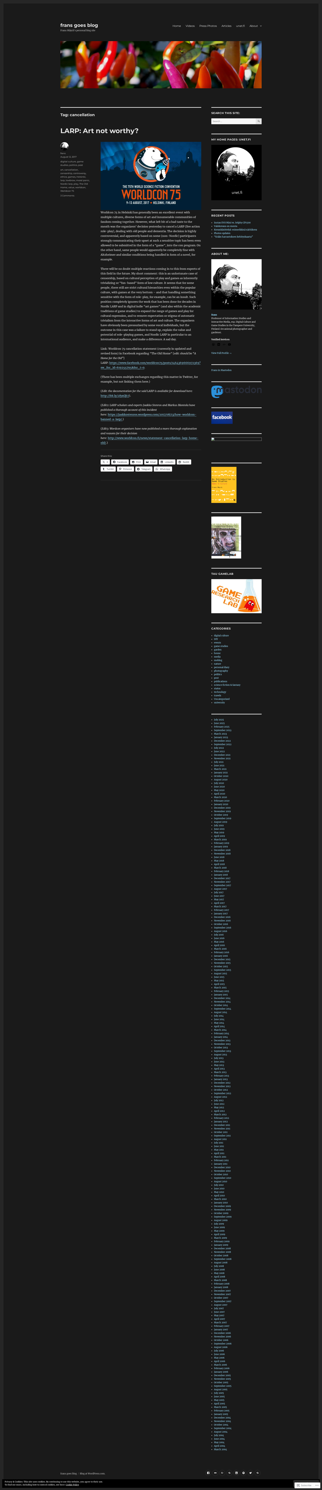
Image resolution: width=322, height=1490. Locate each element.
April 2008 (219, 1276)
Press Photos (208, 26)
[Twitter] (250, 1473)
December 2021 (222, 755)
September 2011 (222, 1135)
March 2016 (220, 948)
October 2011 (221, 1132)
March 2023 (220, 733)
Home (177, 26)
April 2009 (219, 1234)
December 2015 (222, 959)
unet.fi (240, 26)
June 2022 (219, 751)
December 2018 (222, 850)
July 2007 (219, 1308)
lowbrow (70, 180)
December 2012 (222, 1082)
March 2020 (220, 797)
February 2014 (221, 1033)
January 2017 (221, 913)
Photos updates (222, 233)
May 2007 (219, 1315)
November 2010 (222, 1171)
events (217, 642)
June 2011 (219, 1146)
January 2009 (221, 1245)
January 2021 (221, 772)
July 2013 (218, 1058)
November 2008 (222, 1252)
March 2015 (220, 987)
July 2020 (219, 783)
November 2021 (222, 758)
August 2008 (220, 1262)
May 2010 (219, 1192)
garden (218, 649)
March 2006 (220, 1364)
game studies (221, 646)
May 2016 (219, 941)
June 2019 (219, 829)
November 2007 (222, 1294)
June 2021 (219, 765)
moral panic (82, 180)
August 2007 (220, 1304)
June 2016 (219, 938)
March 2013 (220, 1072)
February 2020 (221, 800)
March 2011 (220, 1156)
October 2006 (221, 1340)
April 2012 (219, 1111)
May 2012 (219, 1107)
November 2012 (222, 1086)
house (217, 653)
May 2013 (219, 1065)
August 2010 (220, 1181)
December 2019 (222, 807)
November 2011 (222, 1128)
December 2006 (222, 1333)
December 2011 (222, 1125)
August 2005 (220, 1389)
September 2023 (222, 730)
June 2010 (219, 1188)
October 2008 (221, 1255)
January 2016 (221, 955)
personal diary (221, 667)
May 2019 (219, 832)
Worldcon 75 (67, 191)
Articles (226, 26)
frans (63, 153)
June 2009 (219, 1227)
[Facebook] (208, 1473)
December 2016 (222, 917)
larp (62, 180)
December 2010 (222, 1167)
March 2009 (220, 1238)
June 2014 (219, 1019)
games (71, 176)
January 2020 (221, 804)
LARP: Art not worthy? (99, 131)
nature (217, 663)
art (61, 169)
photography (221, 670)
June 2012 (219, 1104)
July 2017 (219, 892)
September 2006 (223, 1343)
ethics (63, 176)
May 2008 (219, 1273)
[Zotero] (257, 1473)
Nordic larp (66, 183)
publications (220, 681)
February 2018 (221, 871)
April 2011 (219, 1153)
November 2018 (222, 853)
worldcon (80, 187)
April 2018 (219, 864)
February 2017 (221, 910)
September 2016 (222, 927)
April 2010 (219, 1195)
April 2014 (219, 1026)
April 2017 (219, 903)
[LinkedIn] (236, 1473)
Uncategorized (222, 699)
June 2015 (219, 977)
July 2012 (219, 1100)
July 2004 (219, 1435)
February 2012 (221, 1118)
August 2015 (220, 973)
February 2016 (221, 952)
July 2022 (219, 748)
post (80, 165)
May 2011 (219, 1149)
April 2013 (219, 1068)
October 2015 (221, 966)
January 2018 (221, 874)
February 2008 (221, 1283)
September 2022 (222, 744)
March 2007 (220, 1322)
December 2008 (222, 1248)
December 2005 (222, 1375)
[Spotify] (243, 1473)
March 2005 (220, 1407)
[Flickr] (215, 1473)
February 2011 (221, 1160)
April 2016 (219, 945)
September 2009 (223, 1216)
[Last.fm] (229, 1473)
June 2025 (219, 723)
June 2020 (219, 786)
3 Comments (67, 195)
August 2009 (221, 1220)
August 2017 (220, 889)
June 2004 (219, 1438)
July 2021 (219, 762)
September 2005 (222, 1386)
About (254, 26)
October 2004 (221, 1424)
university (219, 702)
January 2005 (221, 1414)
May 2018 (219, 860)
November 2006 (222, 1336)
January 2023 (221, 737)
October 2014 (221, 1005)
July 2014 (219, 1015)
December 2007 (222, 1290)
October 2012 (221, 1089)
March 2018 (220, 867)
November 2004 (222, 1421)
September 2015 (222, 970)
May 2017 (219, 899)
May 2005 (219, 1400)
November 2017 (222, 881)
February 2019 (221, 843)
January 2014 (221, 1037)
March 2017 (220, 906)
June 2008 (219, 1269)
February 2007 (221, 1326)
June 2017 (219, 896)
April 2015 (219, 984)
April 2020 (219, 793)
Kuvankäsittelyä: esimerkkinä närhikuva (235, 229)
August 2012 (220, 1097)
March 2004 (220, 1449)
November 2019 (222, 811)
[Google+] (222, 1473)
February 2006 (222, 1368)
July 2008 (219, 1266)
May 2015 (219, 980)
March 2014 (220, 1030)
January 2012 (221, 1121)
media (217, 656)
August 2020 (220, 779)
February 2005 (221, 1410)
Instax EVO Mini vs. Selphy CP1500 (232, 222)
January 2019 (221, 846)
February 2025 (221, 726)
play (76, 183)
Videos (190, 26)
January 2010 (221, 1202)
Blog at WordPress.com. (92, 1473)
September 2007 (222, 1301)
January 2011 (220, 1163)
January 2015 (221, 994)
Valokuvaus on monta (225, 226)
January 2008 (221, 1287)
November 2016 (222, 920)
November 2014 (222, 1001)
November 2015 (222, 963)
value (71, 187)
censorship (66, 173)
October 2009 (221, 1213)
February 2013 (221, 1075)
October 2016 (221, 924)
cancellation (71, 169)
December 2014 (222, 998)
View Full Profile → (221, 353)
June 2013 (219, 1061)
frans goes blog (79, 25)
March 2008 (220, 1280)
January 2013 (221, 1079)
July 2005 (219, 1393)
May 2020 (219, 790)
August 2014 (220, 1012)
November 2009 (222, 1209)
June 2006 (219, 1354)
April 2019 (219, 836)
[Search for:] (233, 121)
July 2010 (219, 1185)
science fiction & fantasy (227, 685)
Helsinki (81, 176)
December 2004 (222, 1417)
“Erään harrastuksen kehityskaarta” (233, 236)
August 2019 (220, 822)
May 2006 (219, 1357)
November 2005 (222, 1379)
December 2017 (222, 878)
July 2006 (219, 1350)
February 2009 (222, 1241)
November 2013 (222, 1044)
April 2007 (219, 1319)
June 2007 (219, 1312)
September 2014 (222, 1008)
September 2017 (222, 885)
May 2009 (219, 1230)
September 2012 (222, 1093)
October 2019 (221, 814)
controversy (79, 173)
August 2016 (220, 931)
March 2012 (220, 1114)
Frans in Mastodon (221, 370)
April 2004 (219, 1446)
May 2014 (219, 1022)
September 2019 (222, 818)
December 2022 (222, 740)
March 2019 (220, 839)
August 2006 (221, 1347)
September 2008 (222, 1259)
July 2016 (219, 934)
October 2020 (221, 776)
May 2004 (219, 1442)
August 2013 (220, 1054)
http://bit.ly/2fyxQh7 (115, 395)
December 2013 (222, 1040)
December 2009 (222, 1206)
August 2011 (220, 1139)
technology (220, 692)
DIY (216, 639)
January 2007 (221, 1329)
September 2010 (222, 1178)
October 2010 (221, 1174)
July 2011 (218, 1142)
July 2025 (219, 719)
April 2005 (219, 1403)
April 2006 (219, 1361)
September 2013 (222, 1051)
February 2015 (221, 991)
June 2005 (219, 1396)
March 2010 (220, 1199)
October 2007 (221, 1297)
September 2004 (222, 1428)
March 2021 (220, 769)
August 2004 (220, 1431)
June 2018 (219, 857)
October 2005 (221, 1382)
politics (73, 165)
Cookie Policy (72, 1484)
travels (217, 695)
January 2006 (221, 1371)
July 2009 (219, 1223)
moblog (218, 660)
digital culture (68, 161)
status (217, 688)
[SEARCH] (259, 121)
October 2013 (221, 1047)
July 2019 (219, 825)
